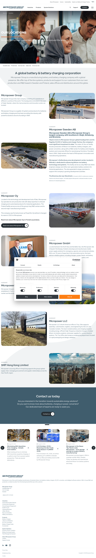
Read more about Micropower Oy (13, 225)
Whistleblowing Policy (6, 553)
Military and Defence (7, 514)
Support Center (6, 540)
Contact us (46, 414)
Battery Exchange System (8, 532)
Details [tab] (39, 265)
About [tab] (73, 265)
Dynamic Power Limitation (8, 530)
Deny (26, 296)
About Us (5, 13)
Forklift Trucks (5, 507)
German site (21, 65)
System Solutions (6, 529)
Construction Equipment (8, 504)
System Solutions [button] (49, 7)
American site (35, 65)
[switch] (39, 290)
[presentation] (2, 448)
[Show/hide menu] (92, 7)
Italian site (28, 65)
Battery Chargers (6, 519)
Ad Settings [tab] (56, 265)
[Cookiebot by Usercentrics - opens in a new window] (73, 260)
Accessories (5, 526)
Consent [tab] (22, 265)
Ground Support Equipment (9, 506)
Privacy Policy (5, 550)
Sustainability (68, 2)
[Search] (70, 7)
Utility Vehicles (5, 511)
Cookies (4, 556)
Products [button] (38, 7)
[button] (47, 424)
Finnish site (14, 65)
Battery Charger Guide (7, 524)
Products (4, 517)
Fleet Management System (9, 534)
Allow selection (48, 296)
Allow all (69, 296)
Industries (5, 501)
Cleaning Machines (7, 509)
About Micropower (54, 2)
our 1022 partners (25, 272)
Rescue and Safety (7, 513)
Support (75, 7)
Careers (62, 2)
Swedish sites (6, 65)
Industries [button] (30, 7)
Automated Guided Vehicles (9, 502)
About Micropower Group (9, 537)
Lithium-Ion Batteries (7, 521)
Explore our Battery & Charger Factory (81, 2)
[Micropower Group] (13, 7)
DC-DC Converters (7, 522)
